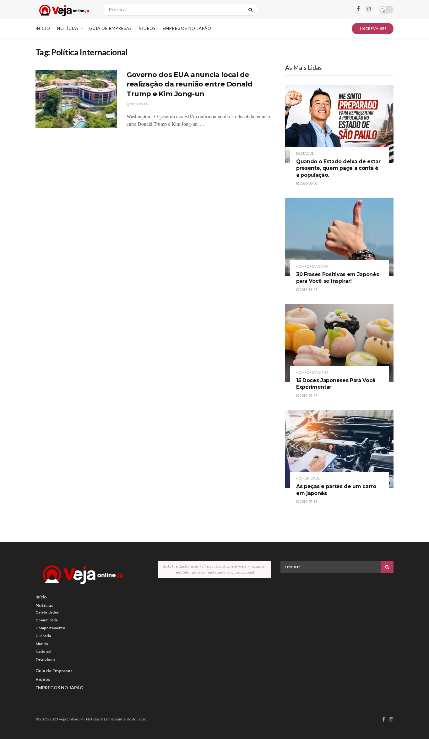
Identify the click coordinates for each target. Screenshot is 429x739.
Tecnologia (45, 659)
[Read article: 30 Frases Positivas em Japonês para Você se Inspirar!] (339, 237)
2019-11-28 (308, 289)
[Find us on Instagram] (368, 9)
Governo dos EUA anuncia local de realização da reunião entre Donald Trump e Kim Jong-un (190, 84)
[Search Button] (251, 9)
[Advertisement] (337, 622)
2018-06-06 (138, 104)
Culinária (43, 635)
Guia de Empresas (110, 28)
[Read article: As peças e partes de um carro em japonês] (339, 449)
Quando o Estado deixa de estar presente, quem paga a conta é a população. (338, 168)
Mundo (41, 643)
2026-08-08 (308, 183)
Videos (147, 28)
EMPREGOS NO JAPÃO (187, 28)
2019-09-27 (308, 395)
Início (42, 28)
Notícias (68, 28)
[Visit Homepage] (63, 10)
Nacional (43, 651)
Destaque (305, 153)
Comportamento (312, 266)
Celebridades (47, 612)
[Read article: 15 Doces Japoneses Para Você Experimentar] (339, 343)
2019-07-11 (308, 501)
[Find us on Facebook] (358, 9)
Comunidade (308, 478)
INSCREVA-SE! (373, 28)
